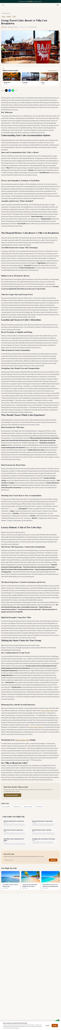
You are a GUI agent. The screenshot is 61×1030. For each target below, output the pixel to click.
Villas (14, 16)
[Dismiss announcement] (59, 1)
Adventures (40, 806)
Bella (5, 27)
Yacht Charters (29, 806)
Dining (3, 16)
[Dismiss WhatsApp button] (58, 1020)
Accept (55, 1025)
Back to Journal (6, 13)
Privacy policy (16, 1028)
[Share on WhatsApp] (13, 90)
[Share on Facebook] (9, 90)
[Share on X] (6, 90)
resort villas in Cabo (48, 710)
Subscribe (53, 860)
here (40, 1)
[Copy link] (16, 90)
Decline (47, 1025)
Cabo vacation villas (22, 740)
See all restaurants (52, 70)
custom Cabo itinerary (36, 727)
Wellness (9, 16)
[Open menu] (57, 5)
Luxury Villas (7, 806)
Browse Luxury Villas (11, 795)
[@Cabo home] (3, 5)
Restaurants (18, 806)
